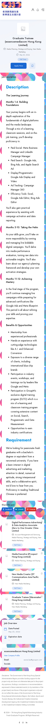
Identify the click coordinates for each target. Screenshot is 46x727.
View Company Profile (12, 655)
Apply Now (18, 65)
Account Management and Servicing (27, 534)
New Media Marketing (22, 583)
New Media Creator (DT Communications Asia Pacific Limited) (25, 577)
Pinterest (32, 509)
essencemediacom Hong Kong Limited (22, 651)
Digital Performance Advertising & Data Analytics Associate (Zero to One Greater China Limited (27, 526)
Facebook (8, 509)
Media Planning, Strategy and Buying (19, 49)
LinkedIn (20, 509)
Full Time (23, 59)
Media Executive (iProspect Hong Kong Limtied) (24, 555)
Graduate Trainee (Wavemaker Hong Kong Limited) (26, 599)
